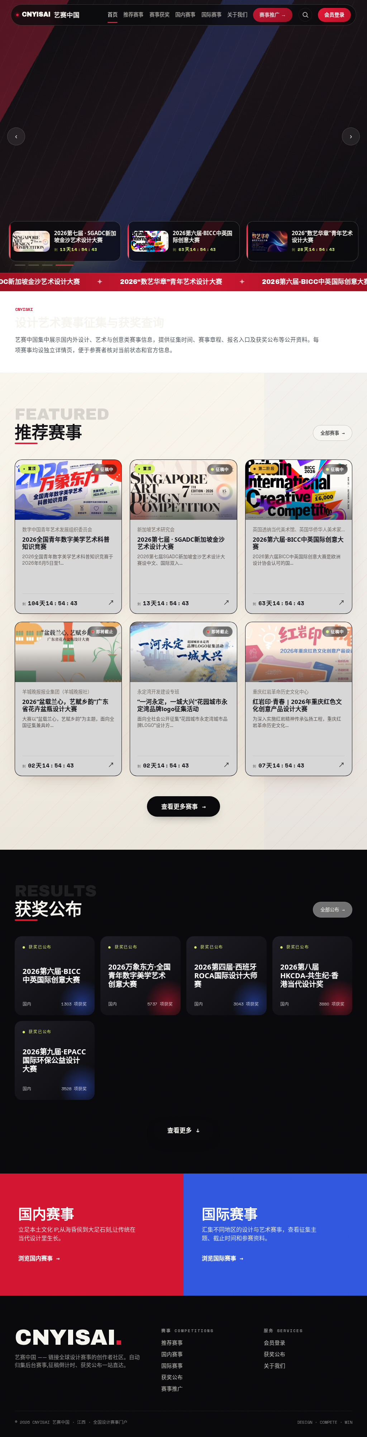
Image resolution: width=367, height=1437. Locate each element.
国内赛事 (185, 14)
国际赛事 (211, 14)
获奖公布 (172, 1377)
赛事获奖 (159, 14)
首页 (113, 14)
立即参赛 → (37, 142)
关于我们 (237, 14)
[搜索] (305, 15)
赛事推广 (172, 1389)
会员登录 (334, 14)
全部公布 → (332, 909)
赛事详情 (84, 142)
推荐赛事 (133, 14)
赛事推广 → (272, 14)
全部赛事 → (332, 433)
